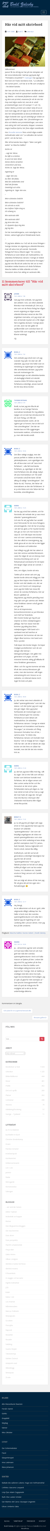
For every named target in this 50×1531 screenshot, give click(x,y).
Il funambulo (10, 1273)
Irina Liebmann (7, 1462)
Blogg (6, 1521)
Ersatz (8, 1144)
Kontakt (42, 1521)
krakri (8, 1292)
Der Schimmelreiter (9, 1448)
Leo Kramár (10, 1302)
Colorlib (36, 1526)
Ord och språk (11, 1090)
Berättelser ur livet (13, 1067)
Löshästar (9, 1100)
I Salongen (28, 78)
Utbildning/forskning (13, 1109)
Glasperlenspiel (8, 1458)
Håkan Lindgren (12, 1259)
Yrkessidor (31, 1521)
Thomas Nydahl (20, 400)
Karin (16, 506)
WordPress (25, 1528)
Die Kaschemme (12, 1231)
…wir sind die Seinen (13, 1207)
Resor (8, 1081)
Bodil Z (20, 31)
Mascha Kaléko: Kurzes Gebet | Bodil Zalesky (28, 933)
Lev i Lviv (9, 1168)
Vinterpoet (10, 1372)
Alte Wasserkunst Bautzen (12, 1404)
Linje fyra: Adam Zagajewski (13, 1492)
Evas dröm (10, 1235)
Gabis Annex (10, 1254)
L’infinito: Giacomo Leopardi (13, 1487)
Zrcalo (8, 1377)
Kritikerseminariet (12, 1163)
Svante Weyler (11, 1349)
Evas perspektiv (12, 1240)
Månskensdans (11, 1306)
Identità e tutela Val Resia (15, 1264)
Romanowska (11, 1187)
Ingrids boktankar (12, 1283)
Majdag (5, 1423)
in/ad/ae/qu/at (11, 1153)
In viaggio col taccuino (14, 1278)
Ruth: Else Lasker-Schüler (11, 1497)
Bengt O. (17, 817)
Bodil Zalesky (8, 1526)
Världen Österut (12, 1358)
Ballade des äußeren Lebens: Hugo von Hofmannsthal (23, 1483)
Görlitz (4, 1413)
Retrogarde (10, 1182)
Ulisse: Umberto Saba (10, 1506)
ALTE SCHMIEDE (12, 1130)
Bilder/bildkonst (12, 1076)
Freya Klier (10, 1249)
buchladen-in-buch (13, 1134)
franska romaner (12, 1149)
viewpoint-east (11, 1363)
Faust (4, 1453)
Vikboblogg (10, 1368)
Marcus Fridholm (12, 1311)
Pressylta (9, 1325)
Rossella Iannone (15, 132)
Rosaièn (9, 1339)
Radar (8, 1177)
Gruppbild (5, 1418)
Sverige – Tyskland (13, 1114)
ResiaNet (9, 1335)
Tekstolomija (11, 1354)
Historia (9, 1105)
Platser (8, 1095)
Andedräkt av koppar (14, 1216)
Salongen (9, 1191)
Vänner (4, 1428)
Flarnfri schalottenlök (14, 1245)
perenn (8, 1172)
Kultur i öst (10, 1297)
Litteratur (30, 31)
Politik (8, 1086)
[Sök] (42, 1039)
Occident (9, 1320)
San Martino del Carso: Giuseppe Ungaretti (18, 1502)
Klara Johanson (8, 1467)
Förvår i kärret (7, 1409)
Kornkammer (11, 1158)
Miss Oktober (7, 1432)
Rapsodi (9, 1330)
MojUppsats (10, 1316)
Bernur (8, 1221)
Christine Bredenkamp (14, 1139)
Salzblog (9, 1344)
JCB (7, 1287)
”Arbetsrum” (18, 1521)
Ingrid (16, 942)
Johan (16, 294)
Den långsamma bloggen (15, 1226)
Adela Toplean (11, 1212)
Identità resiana (12, 1268)
